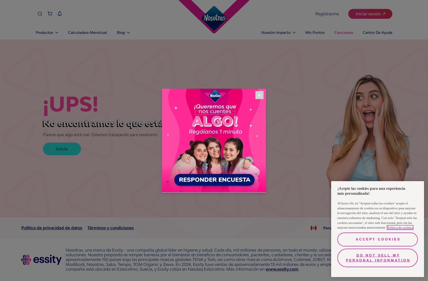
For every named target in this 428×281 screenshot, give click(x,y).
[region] (377, 229)
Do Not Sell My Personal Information (378, 257)
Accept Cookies (378, 239)
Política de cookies (400, 227)
